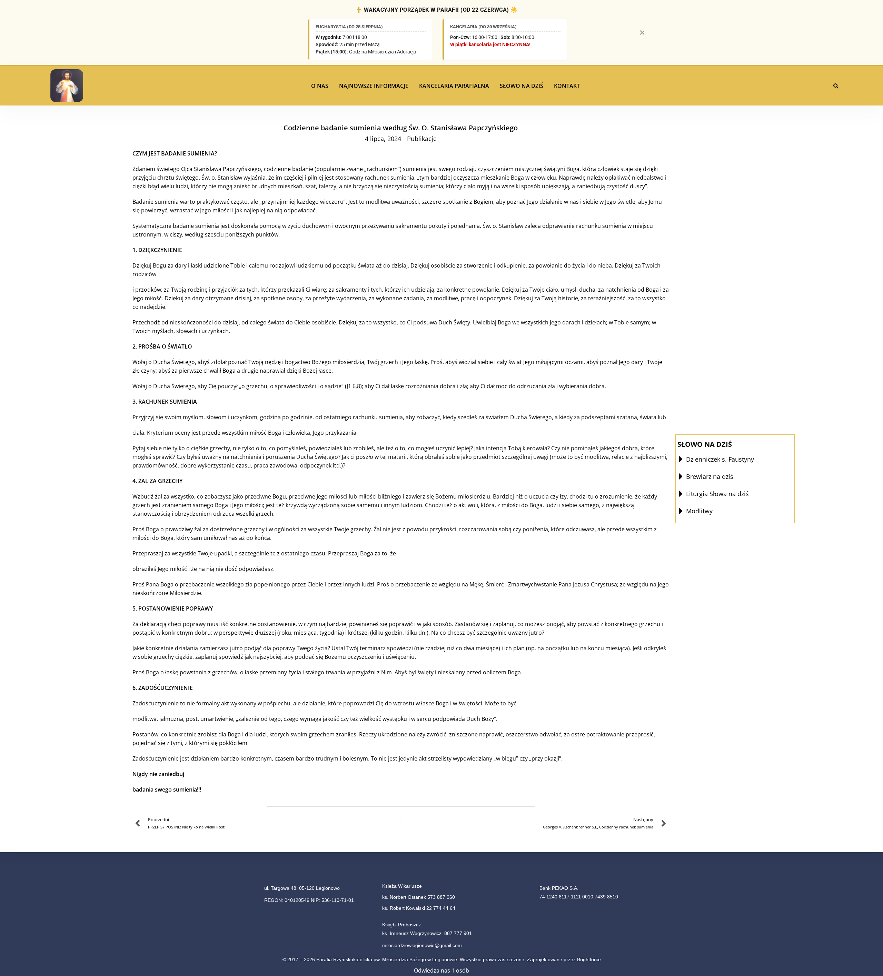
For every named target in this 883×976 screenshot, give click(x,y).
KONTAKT (567, 86)
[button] (321, 85)
